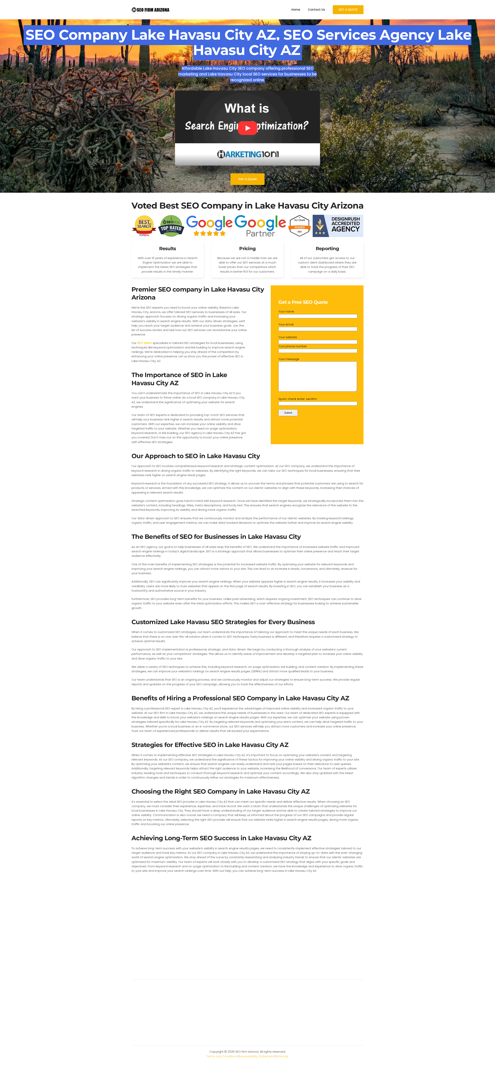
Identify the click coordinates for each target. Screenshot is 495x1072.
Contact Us (316, 10)
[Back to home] (150, 9)
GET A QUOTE (348, 10)
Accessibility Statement (257, 1056)
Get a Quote (247, 179)
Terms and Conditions (222, 1056)
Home (295, 10)
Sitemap (282, 1056)
